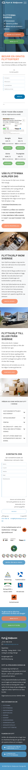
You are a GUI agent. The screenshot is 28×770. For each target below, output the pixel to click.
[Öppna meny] (25, 2)
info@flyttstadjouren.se (18, 518)
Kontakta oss (9, 372)
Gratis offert (9, 301)
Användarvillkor (8, 722)
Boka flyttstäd (14, 625)
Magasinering (8, 710)
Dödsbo (5, 715)
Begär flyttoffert (14, 34)
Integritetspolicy (9, 725)
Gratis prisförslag (11, 226)
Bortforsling (7, 713)
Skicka (14, 511)
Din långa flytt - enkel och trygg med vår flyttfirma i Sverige (12, 429)
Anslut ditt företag (10, 727)
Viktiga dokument (9, 418)
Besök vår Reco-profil (14, 562)
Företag (6, 422)
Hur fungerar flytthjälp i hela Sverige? (12, 412)
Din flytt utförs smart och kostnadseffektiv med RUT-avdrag (12, 438)
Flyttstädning (8, 708)
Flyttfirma (6, 705)
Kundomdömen (8, 720)
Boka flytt (14, 41)
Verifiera (7, 148)
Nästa (19, 96)
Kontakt (6, 718)
